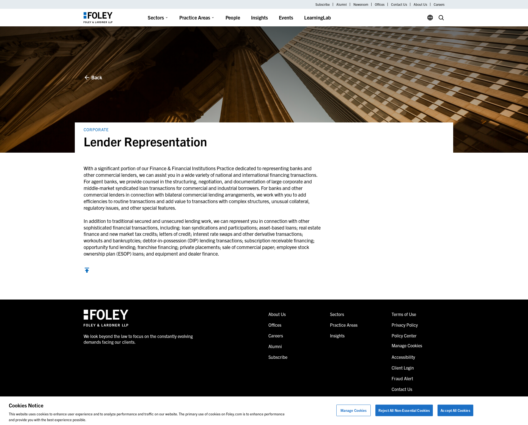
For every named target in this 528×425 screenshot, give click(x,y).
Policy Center (404, 335)
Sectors (156, 17)
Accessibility (403, 357)
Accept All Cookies (455, 410)
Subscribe (322, 4)
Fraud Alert (402, 378)
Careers (439, 4)
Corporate (96, 129)
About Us (420, 4)
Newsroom (360, 4)
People (233, 17)
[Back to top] (87, 271)
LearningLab (317, 17)
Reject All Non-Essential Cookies (404, 410)
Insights (259, 17)
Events (286, 17)
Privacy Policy (405, 325)
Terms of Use (404, 314)
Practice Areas (194, 17)
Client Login (403, 367)
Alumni (341, 4)
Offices (379, 4)
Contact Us (399, 4)
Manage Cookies (353, 410)
